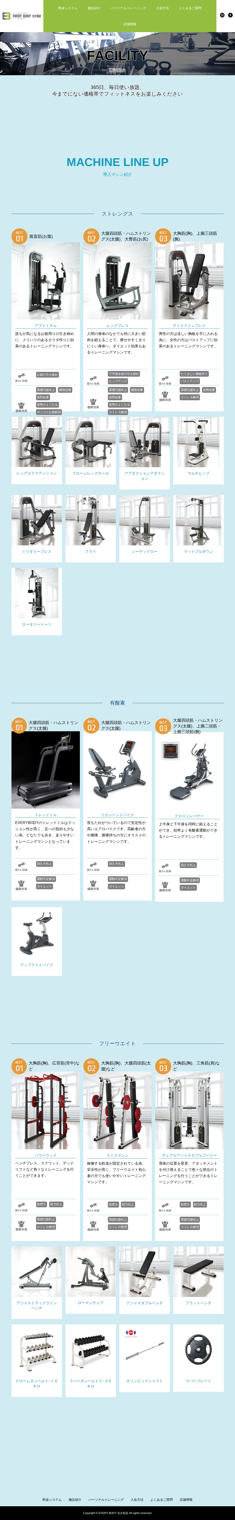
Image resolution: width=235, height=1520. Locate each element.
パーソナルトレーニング (128, 8)
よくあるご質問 (190, 8)
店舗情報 (129, 24)
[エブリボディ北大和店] (21, 16)
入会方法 (162, 8)
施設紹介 (94, 8)
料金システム (68, 8)
